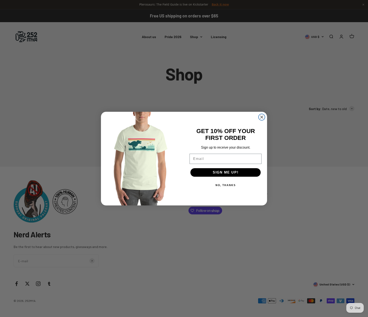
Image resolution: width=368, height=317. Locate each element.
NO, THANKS (226, 185)
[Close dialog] (262, 117)
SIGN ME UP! (226, 172)
